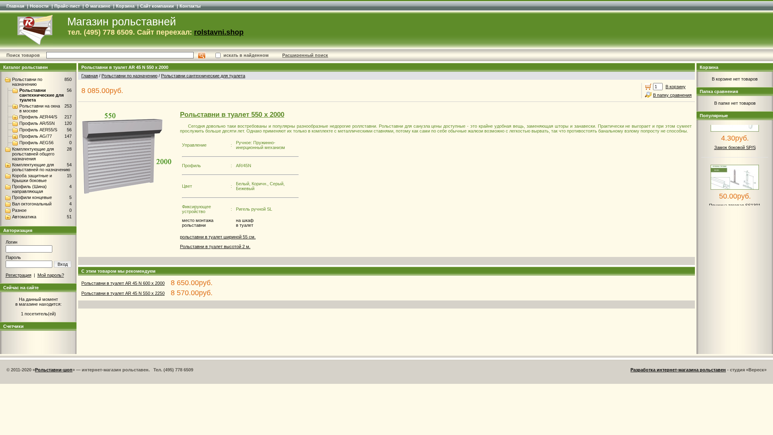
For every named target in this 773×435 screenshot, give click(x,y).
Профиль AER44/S (38, 116)
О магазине (97, 6)
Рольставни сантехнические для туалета (41, 95)
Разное (19, 210)
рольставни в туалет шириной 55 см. (218, 236)
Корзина (125, 6)
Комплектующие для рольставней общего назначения (33, 154)
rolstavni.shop (219, 32)
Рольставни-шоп (53, 369)
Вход (63, 264)
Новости (39, 6)
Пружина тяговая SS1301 (735, 200)
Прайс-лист (67, 6)
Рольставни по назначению (27, 82)
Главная (15, 6)
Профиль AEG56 (36, 142)
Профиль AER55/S (38, 129)
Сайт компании (157, 6)
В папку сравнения (672, 95)
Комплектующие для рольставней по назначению (41, 167)
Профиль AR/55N (37, 123)
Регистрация (18, 275)
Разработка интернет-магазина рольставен (678, 369)
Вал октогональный (32, 203)
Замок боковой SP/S (735, 142)
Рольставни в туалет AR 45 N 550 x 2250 (123, 293)
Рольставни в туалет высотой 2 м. (215, 246)
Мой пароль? (50, 275)
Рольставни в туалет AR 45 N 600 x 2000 (123, 283)
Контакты (190, 6)
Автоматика (24, 216)
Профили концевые (32, 197)
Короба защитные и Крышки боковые (32, 178)
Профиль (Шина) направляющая (29, 189)
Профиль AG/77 (35, 136)
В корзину (676, 86)
